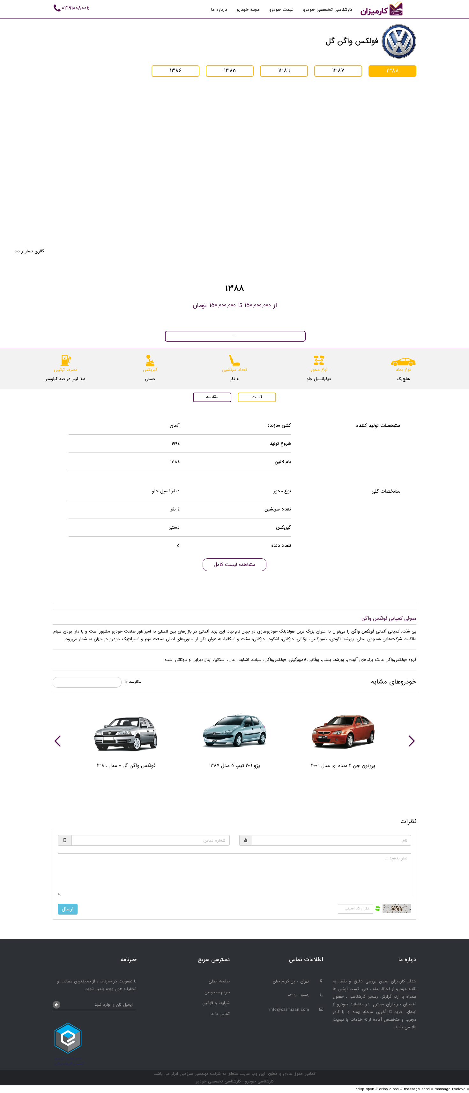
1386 (284, 71)
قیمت (257, 397)
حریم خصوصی (217, 992)
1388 (392, 71)
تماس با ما (220, 1014)
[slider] (234, 740)
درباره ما (219, 9)
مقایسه (212, 397)
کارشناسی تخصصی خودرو (328, 9)
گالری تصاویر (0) (29, 251)
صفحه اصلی (219, 981)
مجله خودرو (248, 9)
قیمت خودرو (281, 9)
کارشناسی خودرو (258, 1081)
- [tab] (235, 336)
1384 (176, 71)
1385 (230, 71)
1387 (338, 71)
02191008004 (75, 8)
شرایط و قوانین (216, 1003)
